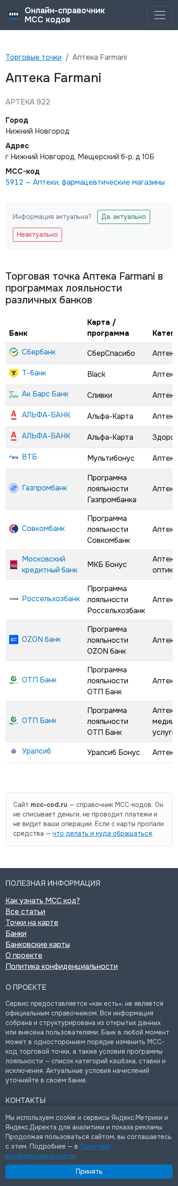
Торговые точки (33, 57)
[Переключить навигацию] (160, 15)
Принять (89, 1171)
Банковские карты (37, 944)
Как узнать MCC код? (42, 900)
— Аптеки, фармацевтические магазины (85, 182)
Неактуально (37, 234)
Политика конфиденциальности (61, 966)
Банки (15, 933)
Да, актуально (123, 217)
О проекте (23, 955)
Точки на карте (31, 922)
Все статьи (25, 911)
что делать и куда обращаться (102, 833)
